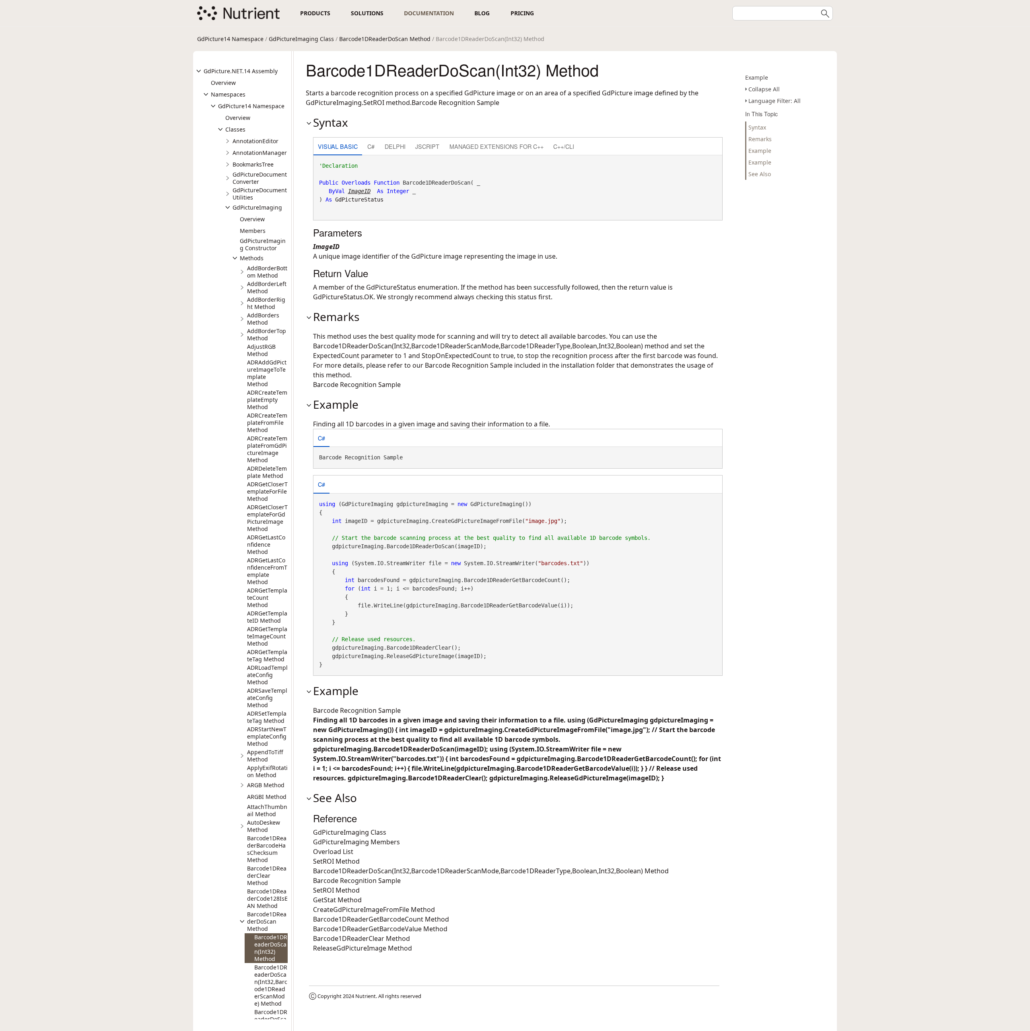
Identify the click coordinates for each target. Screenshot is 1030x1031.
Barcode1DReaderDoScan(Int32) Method (270, 948)
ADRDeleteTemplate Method (267, 472)
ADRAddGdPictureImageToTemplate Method (266, 373)
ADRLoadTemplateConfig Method (267, 675)
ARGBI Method (266, 797)
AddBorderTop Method (266, 334)
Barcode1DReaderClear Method (266, 875)
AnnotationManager (260, 152)
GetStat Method (337, 899)
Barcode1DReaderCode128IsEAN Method (267, 898)
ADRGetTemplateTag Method (267, 655)
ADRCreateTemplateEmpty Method (267, 400)
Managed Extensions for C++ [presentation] (496, 146)
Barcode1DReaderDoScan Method (385, 39)
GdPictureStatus (359, 199)
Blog (482, 13)
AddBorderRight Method (266, 303)
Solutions (367, 13)
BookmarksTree (253, 164)
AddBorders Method (263, 318)
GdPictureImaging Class (301, 39)
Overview (223, 82)
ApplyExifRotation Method (267, 771)
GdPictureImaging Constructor (263, 244)
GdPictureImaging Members (356, 842)
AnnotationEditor (255, 141)
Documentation (429, 13)
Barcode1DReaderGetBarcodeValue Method (380, 928)
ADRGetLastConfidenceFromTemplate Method (267, 571)
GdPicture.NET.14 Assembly (241, 71)
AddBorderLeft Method (266, 287)
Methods (252, 258)
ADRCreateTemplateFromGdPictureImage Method (267, 449)
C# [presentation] (371, 146)
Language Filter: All (774, 101)
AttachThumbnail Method (267, 810)
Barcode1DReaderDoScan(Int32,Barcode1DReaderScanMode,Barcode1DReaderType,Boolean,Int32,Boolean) (478, 346)
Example (756, 77)
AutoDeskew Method (263, 826)
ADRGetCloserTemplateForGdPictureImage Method (267, 518)
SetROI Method (336, 861)
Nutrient (365, 996)
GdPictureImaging (257, 207)
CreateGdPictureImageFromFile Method (374, 909)
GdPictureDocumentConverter (260, 178)
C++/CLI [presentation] (563, 146)
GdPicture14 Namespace (230, 39)
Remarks (760, 139)
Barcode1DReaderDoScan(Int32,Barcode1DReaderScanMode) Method (270, 985)
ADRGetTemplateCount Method (267, 597)
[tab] (337, 147)
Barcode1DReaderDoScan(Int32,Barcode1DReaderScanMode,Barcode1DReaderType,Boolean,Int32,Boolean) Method (491, 870)
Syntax (757, 127)
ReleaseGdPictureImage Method (362, 948)
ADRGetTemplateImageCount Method (267, 636)
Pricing (522, 13)
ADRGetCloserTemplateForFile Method (267, 491)
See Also (759, 174)
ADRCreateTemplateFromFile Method (267, 423)
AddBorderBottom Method (267, 271)
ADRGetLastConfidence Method (266, 544)
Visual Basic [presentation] (338, 146)
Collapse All (764, 89)
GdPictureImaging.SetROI (345, 102)
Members (253, 231)
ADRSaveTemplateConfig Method (267, 698)
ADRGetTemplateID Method (267, 616)
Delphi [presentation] (395, 146)
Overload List (333, 851)
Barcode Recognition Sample (469, 365)
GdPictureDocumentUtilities (260, 193)
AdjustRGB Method (261, 350)
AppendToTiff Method (265, 755)
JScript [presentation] (427, 146)
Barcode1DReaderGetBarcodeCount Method (381, 919)
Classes (235, 129)
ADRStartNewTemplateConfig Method (266, 736)
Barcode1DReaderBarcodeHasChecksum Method (266, 849)
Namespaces (228, 94)
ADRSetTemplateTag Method (266, 717)
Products (315, 13)
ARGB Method (265, 785)
